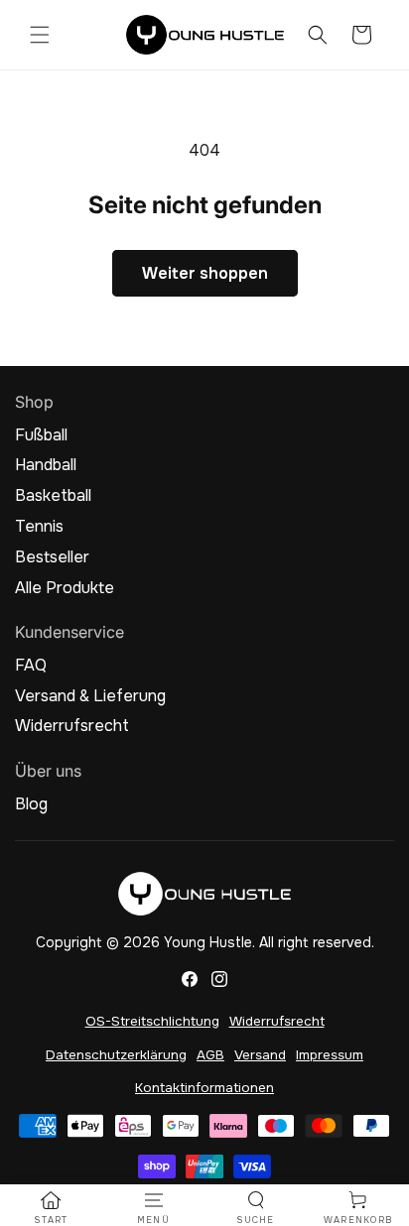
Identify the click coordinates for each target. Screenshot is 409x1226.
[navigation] (51, 1208)
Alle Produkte (64, 588)
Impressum (329, 1054)
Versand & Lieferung (90, 696)
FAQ (31, 665)
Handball (45, 465)
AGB (210, 1054)
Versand (260, 1054)
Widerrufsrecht (72, 726)
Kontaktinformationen (204, 1087)
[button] (40, 35)
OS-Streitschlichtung (152, 1021)
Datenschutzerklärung (116, 1054)
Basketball (53, 496)
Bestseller (52, 557)
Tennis (39, 527)
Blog (31, 804)
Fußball (41, 435)
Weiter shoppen (205, 273)
